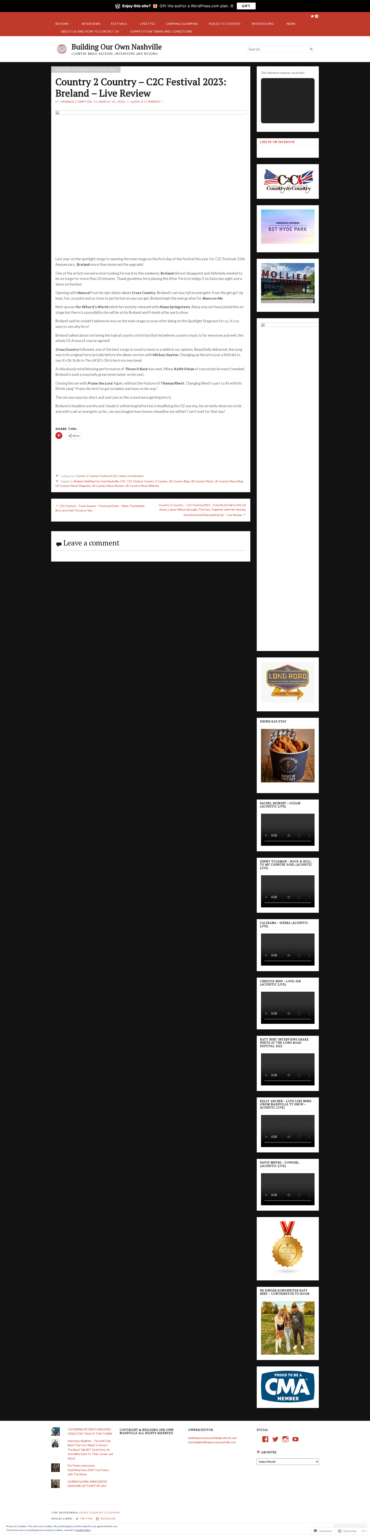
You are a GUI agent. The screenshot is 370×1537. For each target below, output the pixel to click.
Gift (246, 6)
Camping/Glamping (182, 23)
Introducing (263, 23)
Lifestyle (147, 23)
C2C (123, 481)
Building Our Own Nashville (117, 47)
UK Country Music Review (108, 486)
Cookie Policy (83, 1530)
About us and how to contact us (90, 31)
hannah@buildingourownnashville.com (212, 1442)
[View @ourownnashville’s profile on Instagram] (285, 1439)
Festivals (119, 23)
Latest (122, 476)
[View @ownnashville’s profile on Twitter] (275, 1439)
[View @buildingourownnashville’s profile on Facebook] (265, 1439)
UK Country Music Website (142, 486)
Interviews (91, 23)
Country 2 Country (155, 481)
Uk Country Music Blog (229, 481)
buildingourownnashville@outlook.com (212, 1438)
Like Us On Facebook (277, 142)
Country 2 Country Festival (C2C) (85, 69)
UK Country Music (202, 481)
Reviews (62, 23)
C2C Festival (135, 481)
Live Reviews (135, 476)
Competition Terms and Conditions (161, 31)
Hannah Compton (76, 101)
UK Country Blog (179, 481)
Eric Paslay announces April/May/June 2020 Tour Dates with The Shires (88, 1470)
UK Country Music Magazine (73, 486)
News (291, 23)
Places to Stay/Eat (225, 23)
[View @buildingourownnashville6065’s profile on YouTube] (295, 1439)
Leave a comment (146, 101)
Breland (79, 481)
